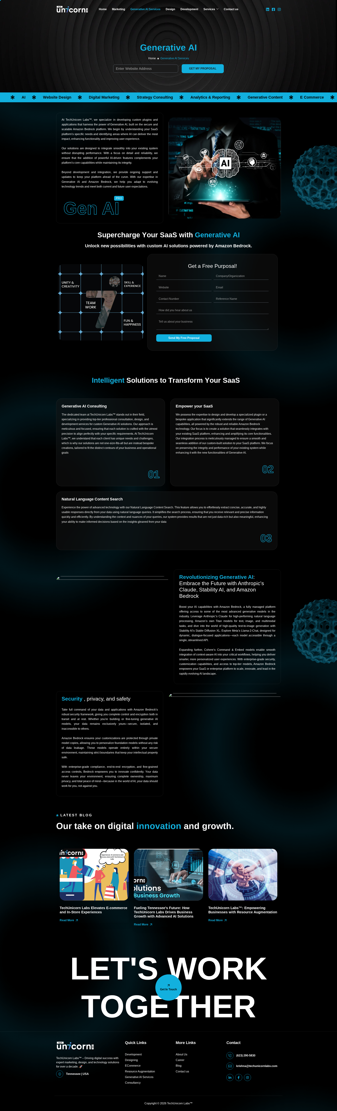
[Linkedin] (267, 9)
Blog (178, 1065)
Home (103, 9)
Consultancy (133, 1082)
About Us (181, 1054)
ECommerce (133, 1065)
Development (189, 9)
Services (209, 9)
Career (180, 1060)
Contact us (231, 9)
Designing (131, 1060)
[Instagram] (279, 9)
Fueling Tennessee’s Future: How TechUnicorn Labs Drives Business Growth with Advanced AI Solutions (163, 912)
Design (170, 9)
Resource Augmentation (140, 1071)
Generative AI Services (145, 9)
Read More (67, 920)
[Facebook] (273, 9)
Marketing (118, 9)
